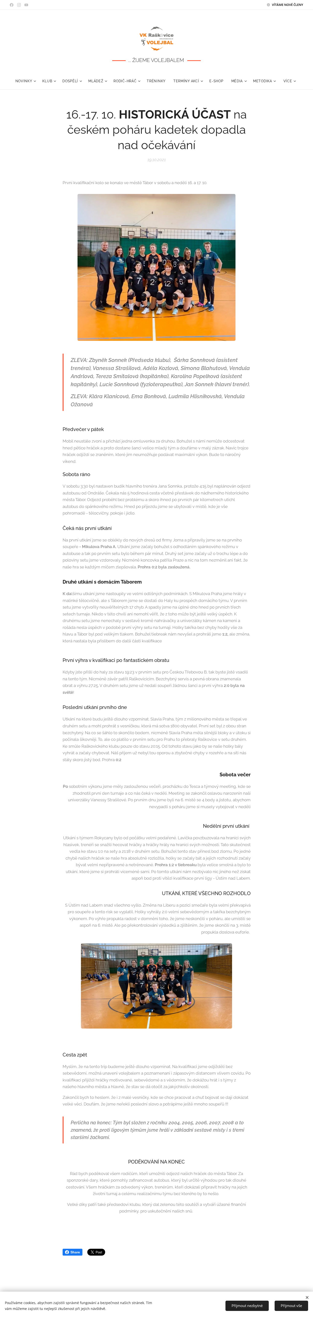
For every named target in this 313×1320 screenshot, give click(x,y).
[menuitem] (27, 81)
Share (75, 1252)
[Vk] (12, 5)
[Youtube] (26, 5)
